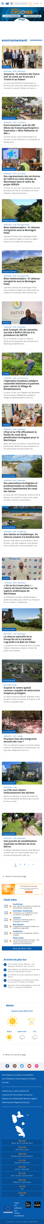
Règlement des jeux (22, 1102)
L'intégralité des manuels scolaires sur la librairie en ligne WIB (26, 927)
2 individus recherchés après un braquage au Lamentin (24, 920)
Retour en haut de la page (16, 876)
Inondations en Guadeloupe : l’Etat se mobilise (26, 934)
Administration (8, 1102)
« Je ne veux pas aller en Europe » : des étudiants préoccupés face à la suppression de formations (26, 941)
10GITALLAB (33, 1222)
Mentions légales (30, 1098)
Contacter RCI (23, 1091)
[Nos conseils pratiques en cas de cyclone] (32, 16)
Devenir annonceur (25, 1095)
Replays (9, 1075)
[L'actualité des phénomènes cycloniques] (11, 16)
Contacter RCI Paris (9, 1095)
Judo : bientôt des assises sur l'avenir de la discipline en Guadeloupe (26, 907)
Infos (4, 1075)
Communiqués (21, 1079)
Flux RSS (5, 1082)
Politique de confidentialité (12, 1098)
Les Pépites (31, 1079)
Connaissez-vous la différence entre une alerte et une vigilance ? (25, 914)
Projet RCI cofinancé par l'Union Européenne (17, 1209)
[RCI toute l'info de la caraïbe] (7, 3)
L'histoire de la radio (10, 1091)
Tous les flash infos (22, 948)
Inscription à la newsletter (23, 1075)
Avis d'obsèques (8, 1079)
